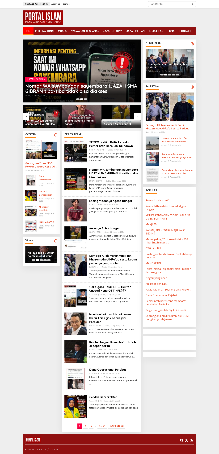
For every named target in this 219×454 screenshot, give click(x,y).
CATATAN (93, 294)
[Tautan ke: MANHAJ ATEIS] (31, 226)
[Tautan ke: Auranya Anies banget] (81, 116)
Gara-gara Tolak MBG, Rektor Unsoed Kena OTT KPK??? (41, 165)
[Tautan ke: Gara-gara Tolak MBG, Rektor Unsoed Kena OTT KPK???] (41, 149)
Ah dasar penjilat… (44, 209)
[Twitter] (187, 440)
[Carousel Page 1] (78, 99)
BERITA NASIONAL (96, 150)
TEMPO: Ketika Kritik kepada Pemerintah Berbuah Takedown (111, 144)
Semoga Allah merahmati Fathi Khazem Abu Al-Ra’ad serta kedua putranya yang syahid (121, 122)
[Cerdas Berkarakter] (90, 411)
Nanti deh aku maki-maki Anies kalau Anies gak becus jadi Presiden (110, 318)
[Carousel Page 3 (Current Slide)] (85, 99)
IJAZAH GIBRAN (95, 181)
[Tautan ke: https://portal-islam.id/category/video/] (56, 241)
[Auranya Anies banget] (133, 239)
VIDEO (31, 84)
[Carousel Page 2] (81, 99)
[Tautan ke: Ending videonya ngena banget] (82, 71)
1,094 (102, 426)
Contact (54, 449)
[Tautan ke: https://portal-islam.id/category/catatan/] (56, 135)
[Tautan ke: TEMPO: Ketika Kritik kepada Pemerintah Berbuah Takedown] (75, 151)
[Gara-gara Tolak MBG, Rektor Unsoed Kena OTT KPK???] (129, 301)
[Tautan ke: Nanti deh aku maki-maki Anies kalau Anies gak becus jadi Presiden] (75, 323)
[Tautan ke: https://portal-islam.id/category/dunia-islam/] (192, 44)
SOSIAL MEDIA (95, 232)
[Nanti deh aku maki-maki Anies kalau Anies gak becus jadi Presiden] (123, 332)
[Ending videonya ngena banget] (127, 211)
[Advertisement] (171, 343)
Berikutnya (117, 426)
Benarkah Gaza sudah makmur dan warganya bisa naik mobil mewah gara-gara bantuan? (177, 156)
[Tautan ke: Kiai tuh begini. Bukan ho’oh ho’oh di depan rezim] (75, 351)
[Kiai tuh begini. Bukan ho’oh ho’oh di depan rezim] (134, 356)
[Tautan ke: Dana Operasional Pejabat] (31, 180)
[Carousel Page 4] (45, 260)
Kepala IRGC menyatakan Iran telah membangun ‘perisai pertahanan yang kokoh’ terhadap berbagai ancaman (169, 63)
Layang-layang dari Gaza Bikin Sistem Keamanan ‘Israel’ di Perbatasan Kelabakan (175, 140)
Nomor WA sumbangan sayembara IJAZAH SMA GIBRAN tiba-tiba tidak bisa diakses (113, 173)
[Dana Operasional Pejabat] (90, 383)
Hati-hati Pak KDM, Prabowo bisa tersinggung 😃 (39, 254)
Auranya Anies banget (78, 124)
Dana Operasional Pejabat (45, 178)
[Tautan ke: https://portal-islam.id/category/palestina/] (192, 87)
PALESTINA (93, 267)
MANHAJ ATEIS (46, 222)
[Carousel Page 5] (49, 260)
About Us (41, 449)
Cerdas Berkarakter (45, 193)
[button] (193, 4)
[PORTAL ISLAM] (43, 17)
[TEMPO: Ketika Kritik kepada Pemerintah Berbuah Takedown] (102, 160)
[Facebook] (182, 440)
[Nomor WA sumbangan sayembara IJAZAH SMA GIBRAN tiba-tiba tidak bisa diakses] (121, 191)
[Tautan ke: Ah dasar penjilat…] (31, 210)
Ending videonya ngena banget (61, 91)
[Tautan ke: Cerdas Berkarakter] (31, 195)
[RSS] (192, 440)
